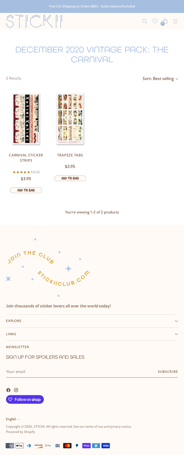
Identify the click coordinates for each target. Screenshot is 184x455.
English (11, 419)
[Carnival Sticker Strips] (26, 119)
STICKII (39, 427)
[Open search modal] (145, 21)
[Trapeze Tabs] (70, 119)
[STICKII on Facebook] (9, 389)
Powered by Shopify (20, 432)
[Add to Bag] (26, 190)
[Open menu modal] (175, 21)
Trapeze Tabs (70, 155)
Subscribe (168, 372)
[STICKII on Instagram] (16, 389)
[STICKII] (36, 21)
